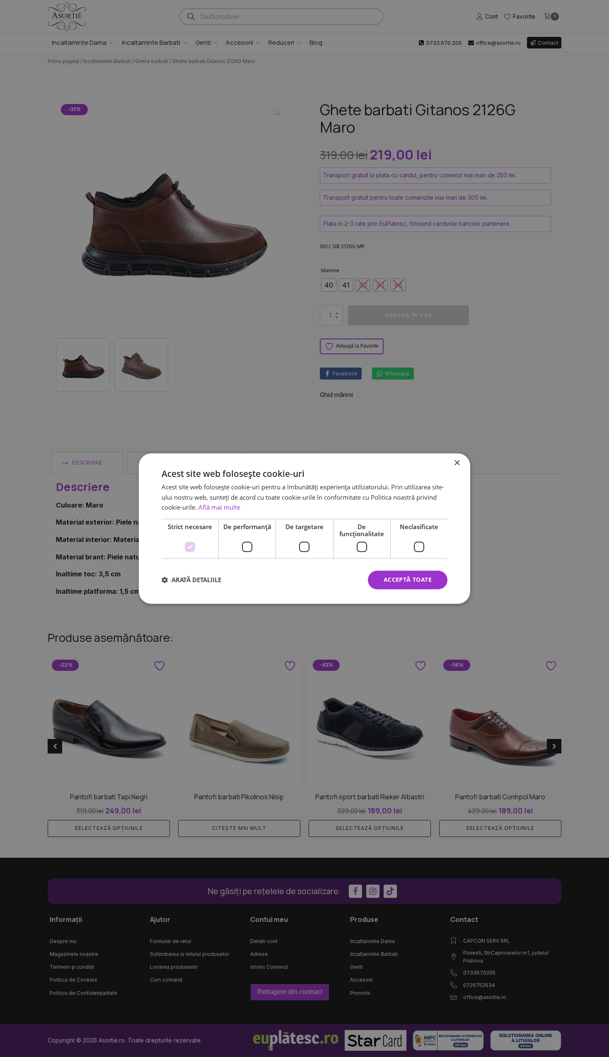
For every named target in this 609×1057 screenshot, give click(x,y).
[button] (191, 580)
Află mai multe (219, 507)
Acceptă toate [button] (408, 579)
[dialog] (304, 528)
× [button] (457, 463)
